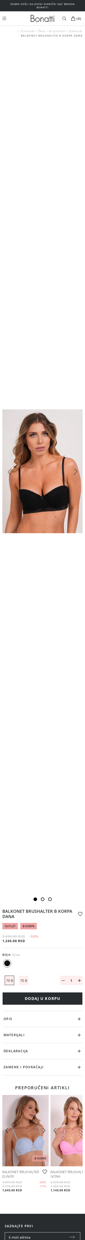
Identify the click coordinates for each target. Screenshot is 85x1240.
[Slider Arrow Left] (9, 471)
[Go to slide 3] (50, 899)
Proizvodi (27, 31)
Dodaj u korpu (42, 998)
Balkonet (76, 31)
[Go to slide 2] (42, 899)
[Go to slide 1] (35, 899)
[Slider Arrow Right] (75, 472)
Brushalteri (57, 31)
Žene (41, 31)
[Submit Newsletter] (72, 1237)
